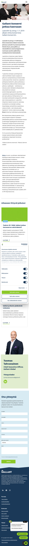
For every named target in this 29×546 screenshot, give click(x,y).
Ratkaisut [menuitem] (4, 508)
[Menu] (26, 2)
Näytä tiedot (22, 288)
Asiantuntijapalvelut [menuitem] (5, 504)
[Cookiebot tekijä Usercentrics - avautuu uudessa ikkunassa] (21, 244)
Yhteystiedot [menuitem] (4, 530)
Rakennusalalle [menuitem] (4, 511)
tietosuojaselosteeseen (11, 457)
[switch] (25, 273)
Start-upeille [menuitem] (4, 513)
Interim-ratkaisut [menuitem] (5, 516)
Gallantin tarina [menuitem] (4, 525)
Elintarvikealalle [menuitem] (4, 518)
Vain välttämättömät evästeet (14, 300)
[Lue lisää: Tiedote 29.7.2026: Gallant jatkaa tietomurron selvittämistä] (14, 225)
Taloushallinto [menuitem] (4, 499)
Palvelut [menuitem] (3, 496)
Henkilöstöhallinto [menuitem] (5, 501)
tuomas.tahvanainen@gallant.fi (12, 377)
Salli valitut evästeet (14, 296)
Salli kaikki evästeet (14, 292)
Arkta (3, 155)
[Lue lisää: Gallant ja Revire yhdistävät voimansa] (14, 307)
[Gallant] (3, 2)
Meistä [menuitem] (3, 522)
